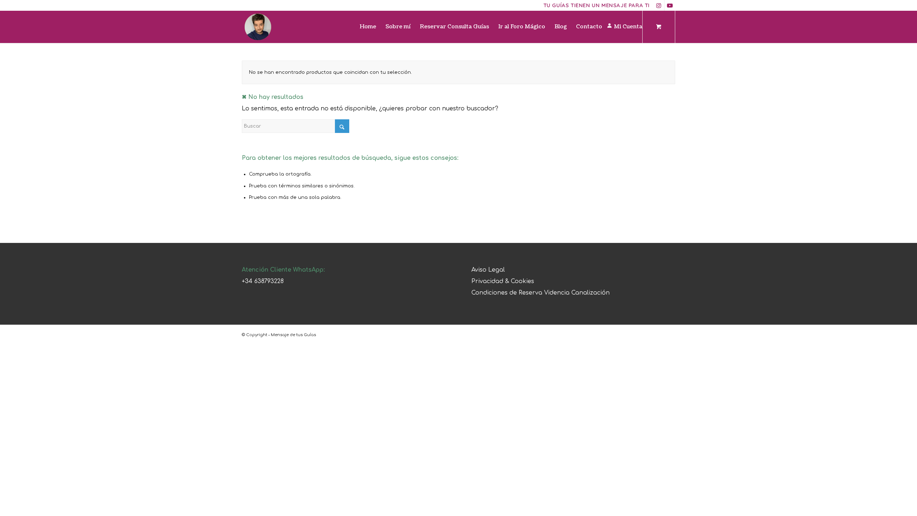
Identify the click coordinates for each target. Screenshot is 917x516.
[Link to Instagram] (659, 5)
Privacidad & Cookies (502, 281)
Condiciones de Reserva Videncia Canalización (540, 293)
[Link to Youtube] (669, 5)
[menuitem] (368, 27)
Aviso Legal (488, 270)
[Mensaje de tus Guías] (258, 27)
